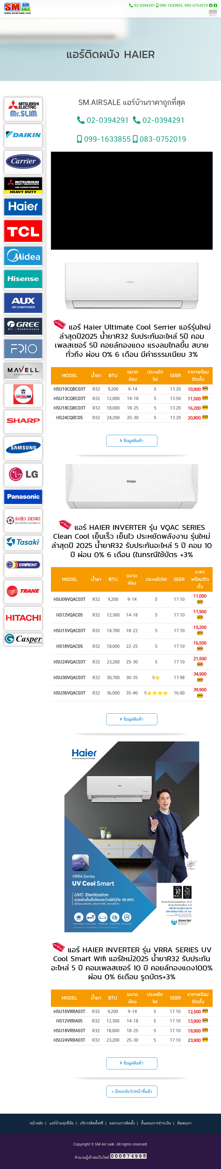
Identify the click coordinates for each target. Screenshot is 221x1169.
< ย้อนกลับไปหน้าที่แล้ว (132, 1091)
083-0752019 (196, 6)
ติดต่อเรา (184, 1123)
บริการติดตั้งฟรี (91, 1123)
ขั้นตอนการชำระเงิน (156, 1123)
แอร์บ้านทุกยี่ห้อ (61, 1123)
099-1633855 (171, 6)
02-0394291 (144, 6)
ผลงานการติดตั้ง (122, 1123)
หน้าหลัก (36, 1123)
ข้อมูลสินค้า (132, 441)
